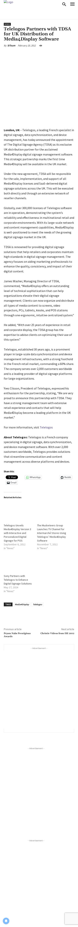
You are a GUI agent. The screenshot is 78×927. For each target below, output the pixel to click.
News (7, 24)
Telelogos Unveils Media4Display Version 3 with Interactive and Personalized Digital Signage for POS (17, 533)
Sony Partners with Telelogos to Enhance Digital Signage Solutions (18, 579)
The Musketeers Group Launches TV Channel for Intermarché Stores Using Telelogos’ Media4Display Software (51, 533)
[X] (28, 54)
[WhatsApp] (46, 54)
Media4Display (22, 604)
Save (38, 54)
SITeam (11, 45)
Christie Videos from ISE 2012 (57, 633)
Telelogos (46, 427)
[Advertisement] (39, 689)
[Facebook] (19, 54)
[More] (55, 54)
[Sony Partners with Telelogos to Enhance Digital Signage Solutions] (18, 561)
